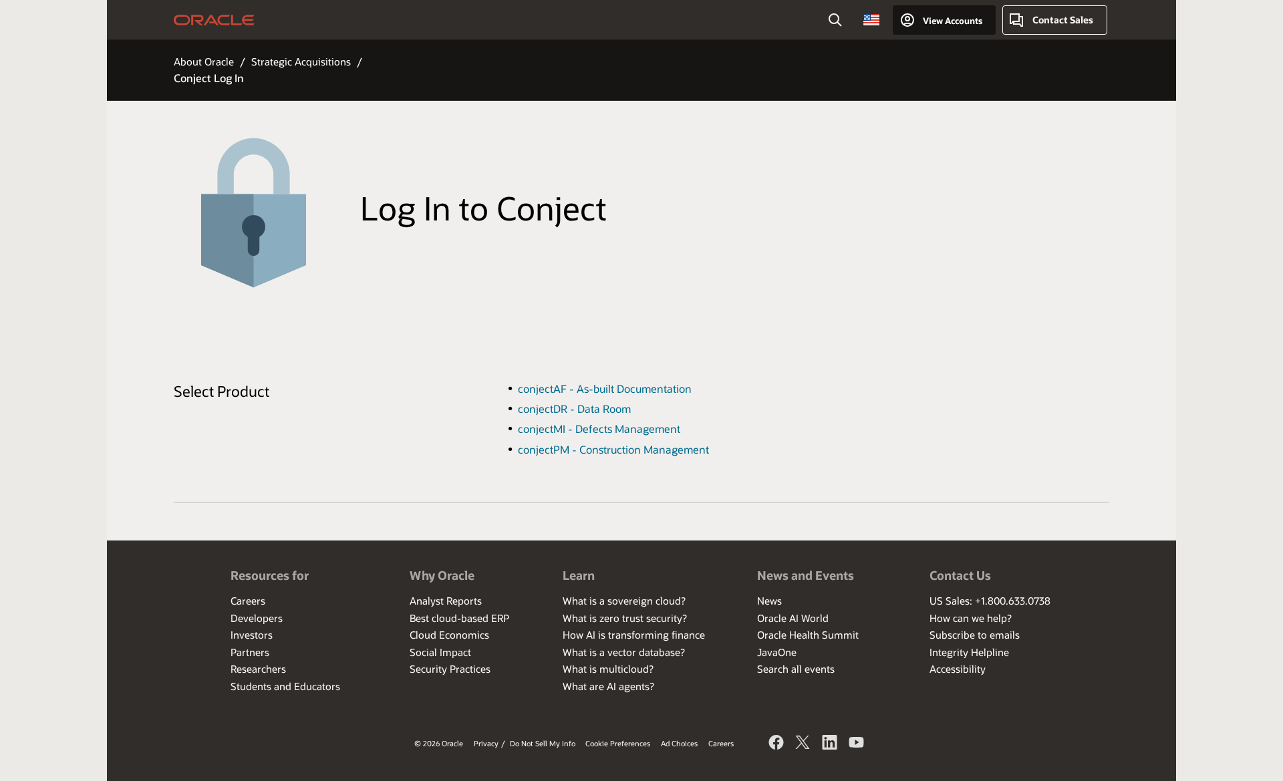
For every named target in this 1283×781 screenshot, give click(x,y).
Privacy (486, 743)
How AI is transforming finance (634, 634)
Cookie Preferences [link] (617, 743)
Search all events (796, 668)
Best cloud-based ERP (459, 618)
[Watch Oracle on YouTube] (857, 744)
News (769, 600)
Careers (248, 600)
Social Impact (440, 652)
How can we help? (971, 618)
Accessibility (958, 668)
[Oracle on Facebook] (776, 744)
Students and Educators (285, 686)
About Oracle (204, 61)
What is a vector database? (624, 652)
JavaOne (777, 652)
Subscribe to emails (975, 634)
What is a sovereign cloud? (624, 600)
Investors (252, 634)
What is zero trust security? (625, 618)
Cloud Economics (449, 634)
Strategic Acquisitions (301, 61)
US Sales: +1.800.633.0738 (990, 600)
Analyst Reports (446, 600)
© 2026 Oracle (438, 743)
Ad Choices (679, 743)
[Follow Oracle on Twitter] (803, 744)
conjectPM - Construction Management (613, 449)
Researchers (258, 668)
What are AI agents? (608, 686)
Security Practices (450, 668)
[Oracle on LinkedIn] (830, 744)
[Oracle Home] (214, 20)
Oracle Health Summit (808, 634)
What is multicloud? (608, 668)
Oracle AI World (793, 618)
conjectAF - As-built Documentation (605, 388)
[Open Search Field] (835, 20)
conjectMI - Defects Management (599, 429)
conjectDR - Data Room (574, 409)
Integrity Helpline (969, 652)
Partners (250, 652)
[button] (871, 20)
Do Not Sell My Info (542, 743)
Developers (257, 618)
